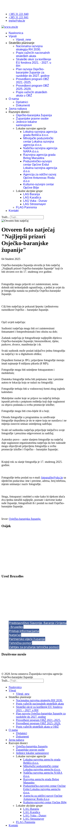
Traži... (5, 217)
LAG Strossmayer (34, 204)
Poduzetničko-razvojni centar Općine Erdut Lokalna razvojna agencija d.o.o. (40, 166)
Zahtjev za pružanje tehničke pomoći (34, 647)
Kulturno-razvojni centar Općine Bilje (38, 186)
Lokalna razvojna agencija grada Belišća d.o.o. (40, 133)
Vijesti (13, 36)
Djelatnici (22, 102)
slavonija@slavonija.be (23, 603)
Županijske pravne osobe (32, 118)
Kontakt (13, 210)
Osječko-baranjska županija (34, 115)
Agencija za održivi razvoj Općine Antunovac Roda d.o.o (39, 178)
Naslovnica (16, 33)
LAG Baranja (31, 194)
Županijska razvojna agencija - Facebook (24, 661)
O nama (14, 98)
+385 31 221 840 (18, 14)
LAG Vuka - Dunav (35, 200)
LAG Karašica (32, 197)
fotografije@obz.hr (52, 477)
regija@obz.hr (17, 20)
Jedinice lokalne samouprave (26, 123)
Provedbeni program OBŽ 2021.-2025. (38, 720)
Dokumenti (23, 105)
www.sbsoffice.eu (18, 606)
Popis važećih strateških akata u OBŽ (31, 94)
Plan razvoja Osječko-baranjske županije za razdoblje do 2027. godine (33, 72)
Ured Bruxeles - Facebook (16, 667)
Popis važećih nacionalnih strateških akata (33, 54)
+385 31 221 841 (18, 17)
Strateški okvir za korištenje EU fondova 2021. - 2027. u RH (33, 62)
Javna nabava (18, 108)
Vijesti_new (23, 39)
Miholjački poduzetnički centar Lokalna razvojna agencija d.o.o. (38, 141)
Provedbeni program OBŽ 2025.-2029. (38, 723)
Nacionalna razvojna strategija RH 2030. (29, 48)
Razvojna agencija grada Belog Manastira (39, 156)
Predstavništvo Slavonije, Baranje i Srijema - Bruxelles (38, 625)
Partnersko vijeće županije (27, 639)
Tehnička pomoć (20, 643)
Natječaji (15, 635)
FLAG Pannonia (26, 207)
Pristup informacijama (24, 631)
